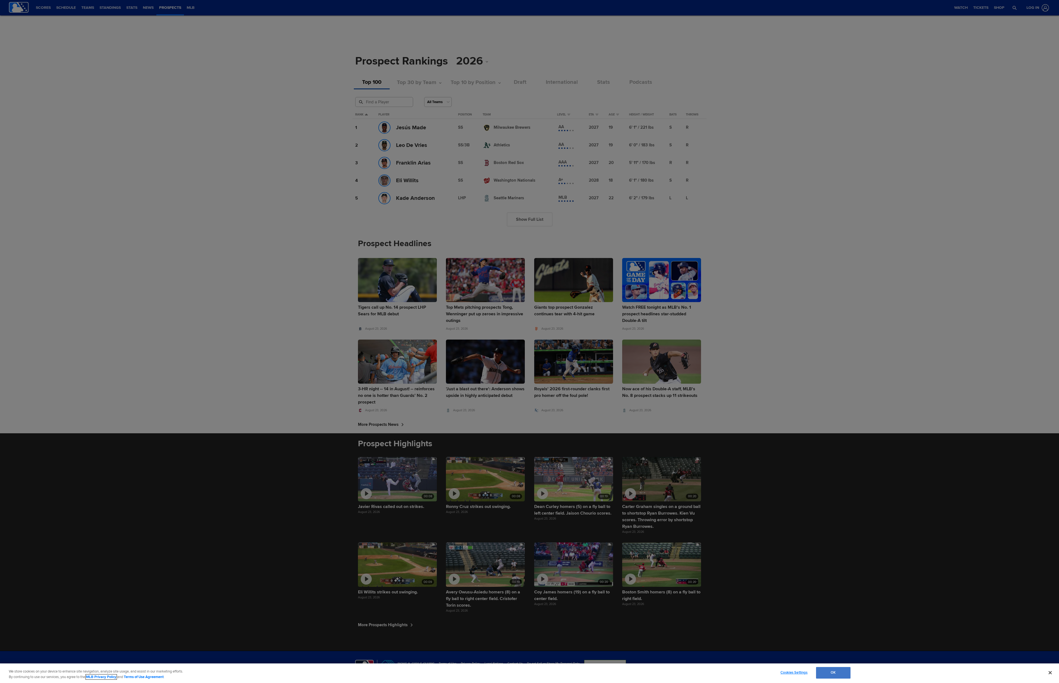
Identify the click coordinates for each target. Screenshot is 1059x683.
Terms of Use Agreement (144, 677)
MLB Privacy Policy (101, 677)
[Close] (1050, 672)
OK (833, 672)
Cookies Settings (793, 672)
